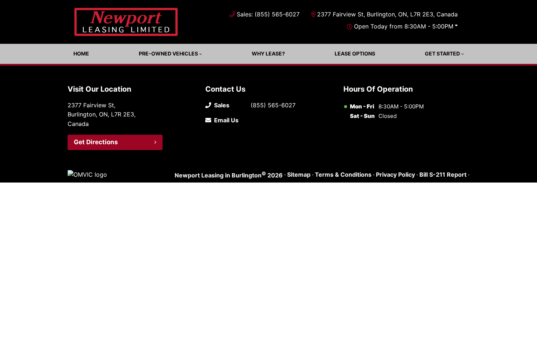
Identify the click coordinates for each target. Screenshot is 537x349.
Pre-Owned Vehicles (168, 53)
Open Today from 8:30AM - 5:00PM (403, 26)
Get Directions (96, 142)
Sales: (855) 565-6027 (268, 14)
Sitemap (299, 174)
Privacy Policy (395, 174)
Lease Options (355, 53)
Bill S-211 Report (442, 174)
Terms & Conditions (343, 174)
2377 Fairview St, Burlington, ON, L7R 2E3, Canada (387, 14)
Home (81, 53)
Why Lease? (268, 53)
